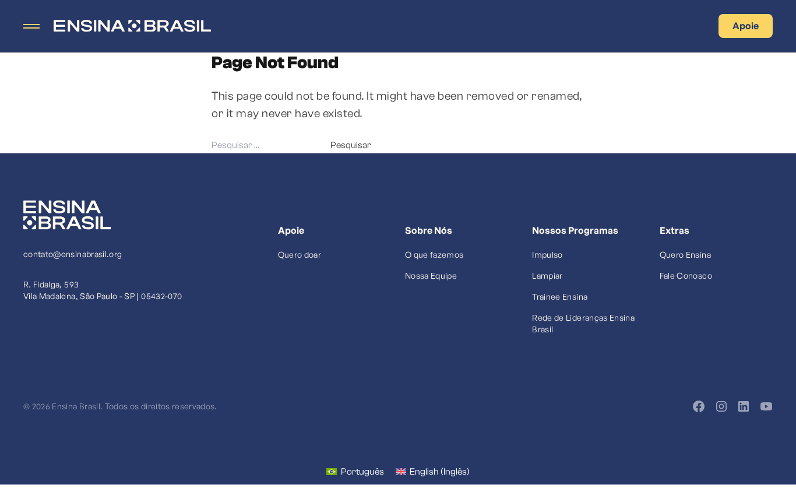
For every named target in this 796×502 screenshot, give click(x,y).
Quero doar (300, 254)
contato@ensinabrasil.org (72, 254)
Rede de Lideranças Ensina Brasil (583, 323)
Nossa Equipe (431, 275)
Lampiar (547, 275)
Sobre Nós (428, 230)
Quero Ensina (685, 254)
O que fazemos (434, 254)
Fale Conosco (686, 275)
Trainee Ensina (559, 296)
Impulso (547, 254)
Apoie (745, 25)
